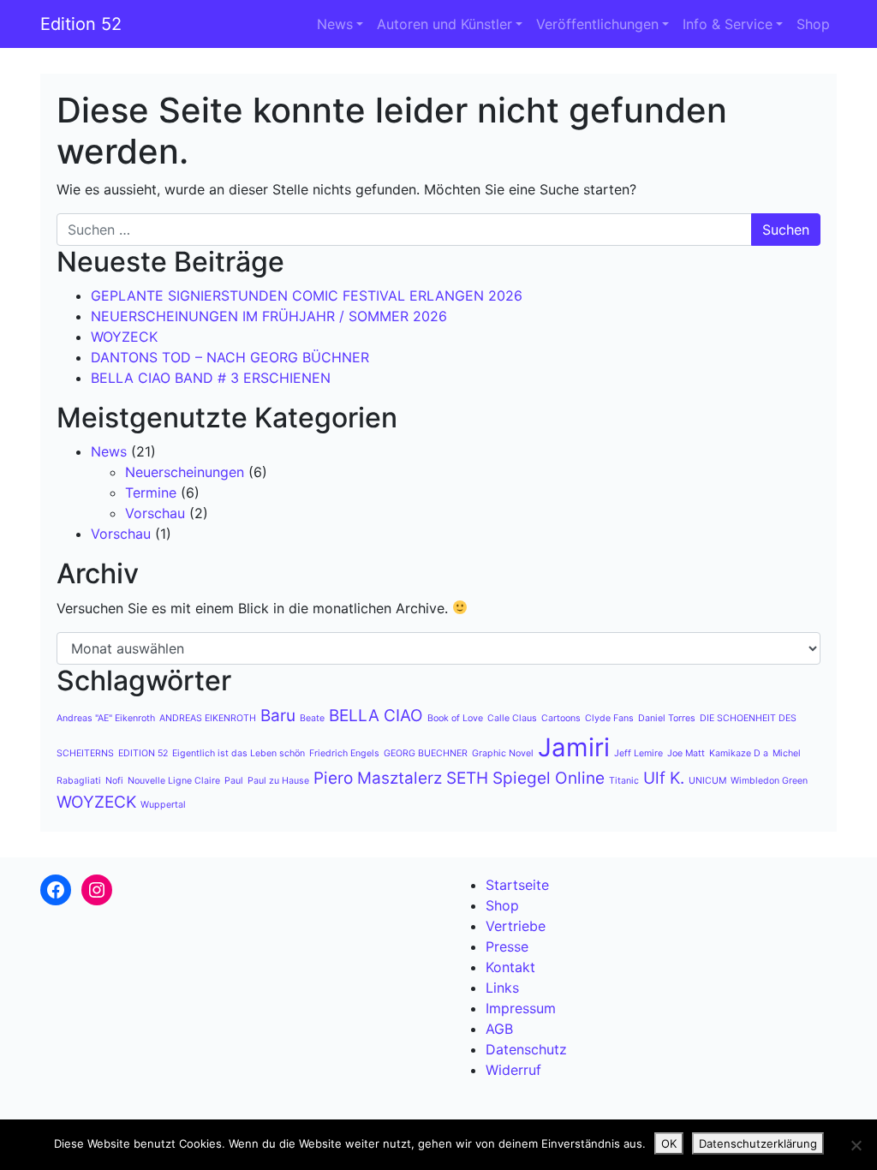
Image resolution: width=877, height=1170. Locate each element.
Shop (813, 24)
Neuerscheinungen (184, 472)
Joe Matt (686, 753)
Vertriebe (516, 925)
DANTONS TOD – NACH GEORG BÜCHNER (230, 357)
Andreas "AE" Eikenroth (106, 718)
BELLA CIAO (376, 715)
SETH (467, 778)
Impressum (521, 1008)
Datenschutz (526, 1049)
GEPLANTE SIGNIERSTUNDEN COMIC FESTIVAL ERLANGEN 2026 (306, 295)
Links (502, 987)
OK (669, 1143)
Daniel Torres (666, 718)
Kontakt (510, 967)
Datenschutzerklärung (758, 1143)
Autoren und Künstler (444, 24)
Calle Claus (512, 718)
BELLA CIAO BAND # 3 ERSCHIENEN (211, 377)
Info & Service (728, 24)
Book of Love (455, 718)
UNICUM (707, 780)
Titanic (624, 780)
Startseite (517, 884)
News (335, 24)
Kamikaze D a (738, 753)
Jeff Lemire (638, 753)
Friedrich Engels (344, 753)
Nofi (114, 780)
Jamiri (574, 747)
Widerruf (513, 1069)
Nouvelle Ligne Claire (174, 780)
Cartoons (561, 718)
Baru (277, 715)
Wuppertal (163, 804)
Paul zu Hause (278, 780)
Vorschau (155, 513)
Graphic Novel (503, 753)
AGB (499, 1028)
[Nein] (855, 1145)
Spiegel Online (548, 778)
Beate (312, 718)
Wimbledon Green (769, 780)
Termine (150, 492)
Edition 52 (81, 24)
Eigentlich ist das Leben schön (238, 753)
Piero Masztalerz (377, 778)
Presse (507, 946)
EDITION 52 (143, 753)
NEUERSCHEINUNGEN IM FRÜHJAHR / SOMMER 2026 (269, 316)
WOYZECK (124, 336)
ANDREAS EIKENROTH (207, 718)
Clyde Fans (609, 718)
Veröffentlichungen (597, 24)
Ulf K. (663, 778)
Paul (233, 780)
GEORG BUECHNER (426, 753)
